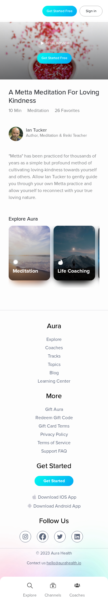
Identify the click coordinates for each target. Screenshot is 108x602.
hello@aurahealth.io (64, 563)
